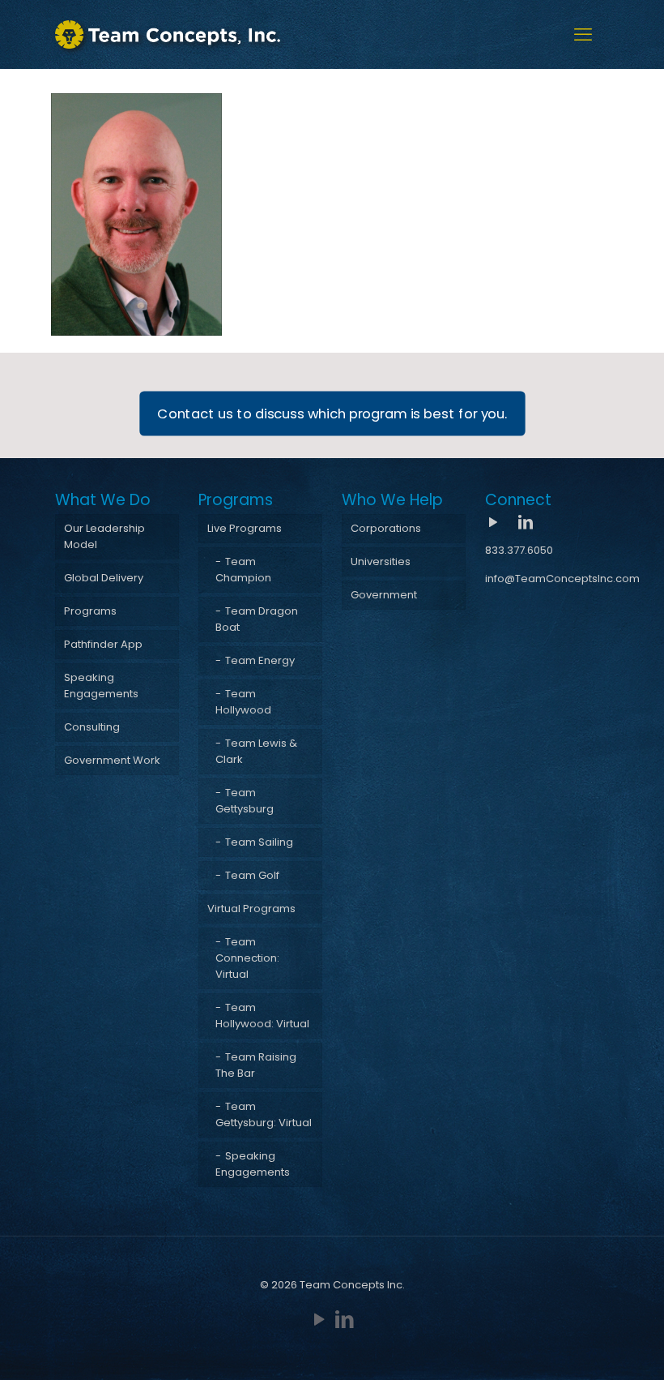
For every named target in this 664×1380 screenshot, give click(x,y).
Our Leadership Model (104, 536)
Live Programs (244, 528)
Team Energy (260, 660)
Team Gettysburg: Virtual (263, 1114)
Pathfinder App (103, 644)
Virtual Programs (251, 908)
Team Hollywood (243, 702)
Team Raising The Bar (255, 1065)
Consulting (92, 727)
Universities (381, 561)
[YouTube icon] (319, 1319)
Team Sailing (259, 842)
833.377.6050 (519, 550)
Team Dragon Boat (256, 619)
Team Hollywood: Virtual (262, 1015)
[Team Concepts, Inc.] (167, 34)
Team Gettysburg (244, 800)
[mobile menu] (583, 35)
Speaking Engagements (101, 685)
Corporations (386, 528)
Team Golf (252, 875)
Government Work (112, 760)
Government (384, 594)
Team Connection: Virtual (247, 958)
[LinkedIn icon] (344, 1319)
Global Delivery (103, 577)
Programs (90, 611)
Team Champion (243, 569)
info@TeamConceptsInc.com (562, 578)
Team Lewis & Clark (256, 751)
